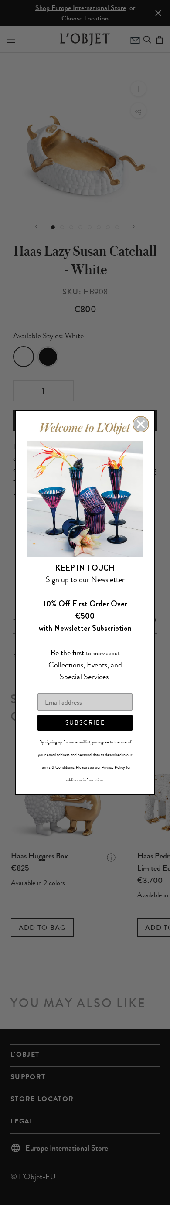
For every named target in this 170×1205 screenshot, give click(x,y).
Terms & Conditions (57, 767)
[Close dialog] (141, 424)
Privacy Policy (113, 767)
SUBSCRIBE (85, 722)
